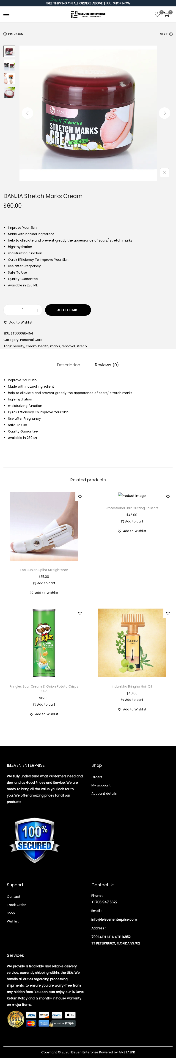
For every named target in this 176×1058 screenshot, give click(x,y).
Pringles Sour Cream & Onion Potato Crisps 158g (44, 689)
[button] (18, 322)
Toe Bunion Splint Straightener (44, 570)
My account (101, 785)
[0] (157, 14)
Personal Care (31, 339)
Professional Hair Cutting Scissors (132, 508)
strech (82, 346)
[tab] (68, 365)
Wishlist (13, 921)
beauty (18, 346)
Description (68, 365)
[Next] (164, 113)
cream (31, 346)
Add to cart (68, 310)
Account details (104, 793)
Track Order (16, 905)
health (43, 346)
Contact (13, 896)
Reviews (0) (107, 365)
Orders (96, 777)
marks (55, 346)
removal (68, 346)
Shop (11, 913)
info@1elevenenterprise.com (114, 919)
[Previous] (27, 113)
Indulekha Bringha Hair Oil (132, 686)
